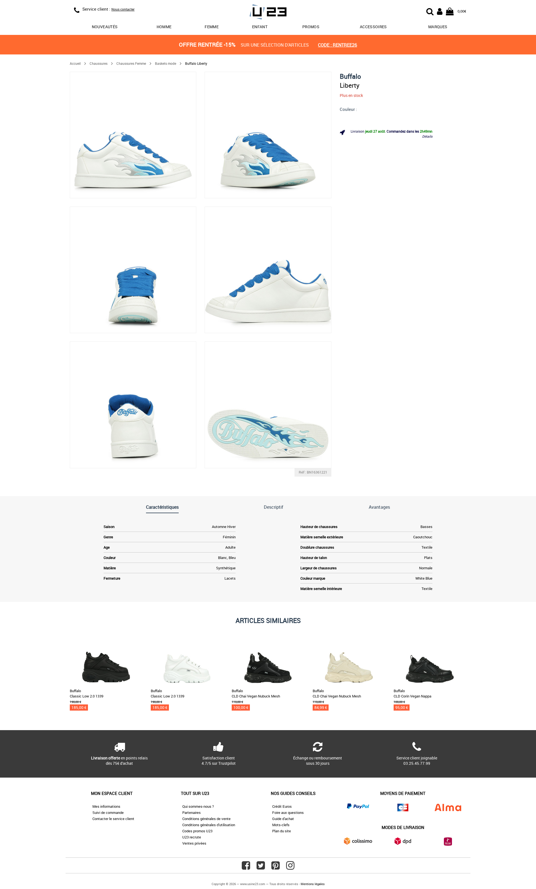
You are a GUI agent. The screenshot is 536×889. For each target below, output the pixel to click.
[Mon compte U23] (439, 10)
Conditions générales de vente (206, 818)
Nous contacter (123, 9)
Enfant (259, 26)
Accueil (75, 63)
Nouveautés (105, 26)
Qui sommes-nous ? (198, 806)
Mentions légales (313, 884)
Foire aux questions (288, 812)
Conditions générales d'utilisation (208, 824)
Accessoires (373, 26)
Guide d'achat (283, 818)
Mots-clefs (280, 824)
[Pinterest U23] (276, 867)
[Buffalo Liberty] (133, 135)
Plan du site (281, 830)
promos (310, 26)
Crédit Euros (282, 806)
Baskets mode (165, 63)
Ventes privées (194, 843)
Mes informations (106, 806)
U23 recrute (191, 837)
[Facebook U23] (246, 867)
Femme (212, 26)
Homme (164, 26)
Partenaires (191, 812)
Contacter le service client (113, 818)
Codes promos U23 (197, 830)
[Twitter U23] (261, 867)
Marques (437, 26)
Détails (427, 136)
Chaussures (98, 63)
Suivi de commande (108, 812)
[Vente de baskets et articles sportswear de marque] (268, 12)
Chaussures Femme (131, 63)
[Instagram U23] (290, 867)
